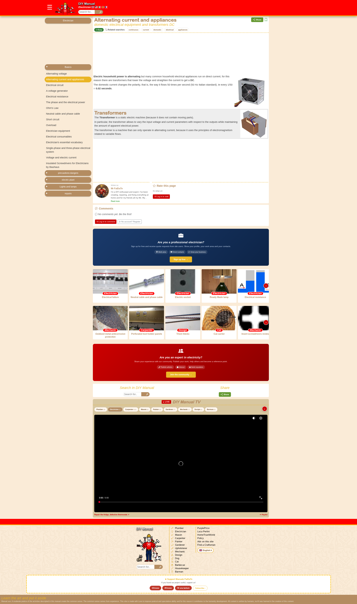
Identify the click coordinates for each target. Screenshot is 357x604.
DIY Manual (86, 3)
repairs (68, 193)
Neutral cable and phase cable (63, 113)
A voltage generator (57, 90)
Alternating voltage (56, 73)
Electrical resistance (57, 96)
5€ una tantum (183, 588)
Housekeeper (181, 568)
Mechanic (185, 409)
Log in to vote (163, 196)
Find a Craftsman (206, 545)
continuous (133, 30)
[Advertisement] (261, 8)
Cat (176, 561)
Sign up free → (181, 259)
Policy (200, 538)
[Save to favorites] (265, 19)
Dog (176, 558)
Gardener (170, 409)
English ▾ (207, 550)
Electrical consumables (59, 136)
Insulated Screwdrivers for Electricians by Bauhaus (67, 165)
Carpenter (130, 409)
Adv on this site (205, 541)
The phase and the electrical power (65, 102)
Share (258, 20)
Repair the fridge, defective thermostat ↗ (111, 515)
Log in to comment (107, 221)
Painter (157, 409)
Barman (211, 409)
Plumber (100, 409)
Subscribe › (200, 588)
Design (198, 409)
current (146, 30)
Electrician (84, 7)
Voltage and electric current (61, 157)
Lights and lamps (68, 186)
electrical (170, 30)
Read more (115, 201)
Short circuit (52, 119)
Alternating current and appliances (65, 79)
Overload (51, 125)
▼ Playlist (263, 515)
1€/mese (155, 588)
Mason (144, 409)
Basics (68, 67)
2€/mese (168, 588)
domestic (157, 30)
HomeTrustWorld (206, 535)
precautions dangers (68, 173)
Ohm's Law (52, 108)
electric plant (68, 180)
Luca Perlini (203, 531)
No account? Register (130, 221)
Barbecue (179, 565)
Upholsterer (180, 548)
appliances (182, 30)
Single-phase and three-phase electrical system (68, 150)
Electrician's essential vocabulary (64, 142)
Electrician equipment (58, 131)
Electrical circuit (54, 85)
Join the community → (181, 374)
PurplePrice (203, 528)
